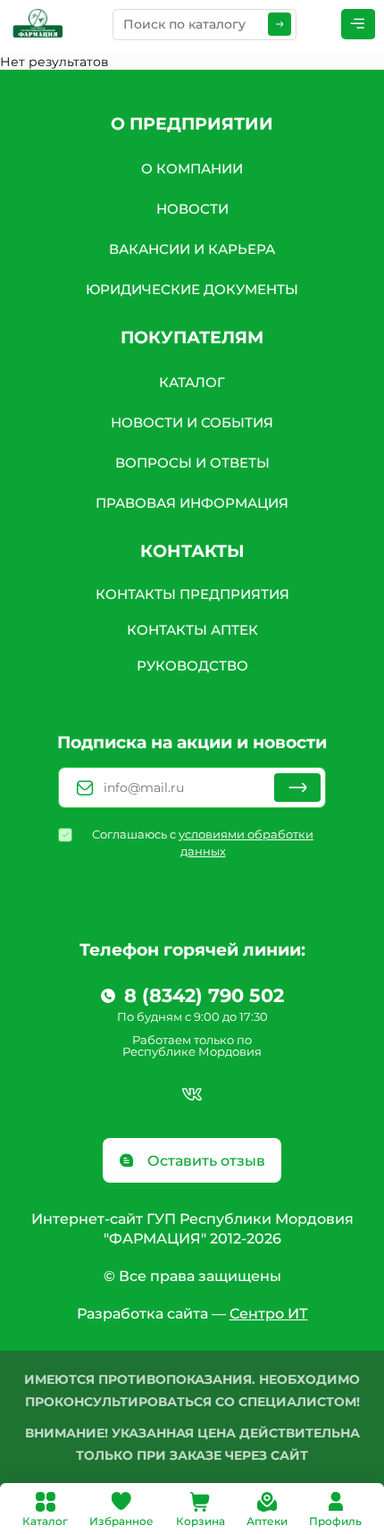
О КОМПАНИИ (192, 168)
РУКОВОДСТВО (192, 665)
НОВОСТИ (192, 208)
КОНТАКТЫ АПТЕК (192, 629)
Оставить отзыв (204, 1160)
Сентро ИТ (269, 1313)
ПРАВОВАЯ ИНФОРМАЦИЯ (192, 502)
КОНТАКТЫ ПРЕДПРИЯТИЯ (192, 594)
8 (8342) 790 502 (204, 996)
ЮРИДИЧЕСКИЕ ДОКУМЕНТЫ (192, 289)
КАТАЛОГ (192, 382)
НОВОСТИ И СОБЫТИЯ (192, 422)
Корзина (200, 1521)
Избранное (121, 1521)
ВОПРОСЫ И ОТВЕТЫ (192, 462)
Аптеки (267, 1521)
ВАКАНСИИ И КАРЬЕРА (192, 248)
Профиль (335, 1521)
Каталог (45, 1521)
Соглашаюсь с (202, 842)
